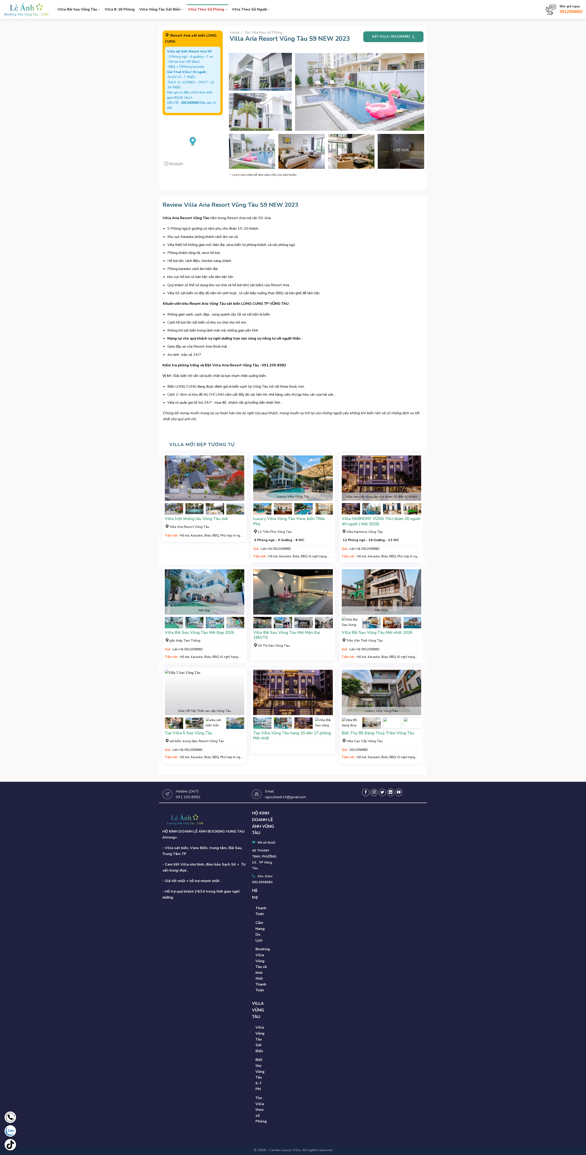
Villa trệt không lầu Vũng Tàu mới (196, 518)
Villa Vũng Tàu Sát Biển (159, 9)
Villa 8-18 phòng (120, 9)
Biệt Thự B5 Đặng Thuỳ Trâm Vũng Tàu (378, 733)
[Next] (237, 512)
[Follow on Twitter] (382, 792)
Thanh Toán (260, 911)
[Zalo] (10, 1131)
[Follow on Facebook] (365, 792)
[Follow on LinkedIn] (390, 792)
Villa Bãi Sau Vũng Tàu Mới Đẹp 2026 (199, 632)
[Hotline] (10, 1117)
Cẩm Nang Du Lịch (260, 931)
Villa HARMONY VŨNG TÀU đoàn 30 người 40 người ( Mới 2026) (381, 521)
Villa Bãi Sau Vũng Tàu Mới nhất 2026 (377, 632)
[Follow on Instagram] (374, 792)
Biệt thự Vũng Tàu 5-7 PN (259, 1074)
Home (234, 32)
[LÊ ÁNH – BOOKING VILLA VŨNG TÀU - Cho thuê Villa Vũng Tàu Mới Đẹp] (26, 9)
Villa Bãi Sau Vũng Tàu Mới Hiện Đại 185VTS (286, 635)
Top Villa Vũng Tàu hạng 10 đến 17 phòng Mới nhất (292, 736)
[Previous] (172, 512)
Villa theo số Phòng (206, 9)
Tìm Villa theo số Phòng (263, 32)
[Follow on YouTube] (399, 792)
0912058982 (571, 11)
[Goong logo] (174, 163)
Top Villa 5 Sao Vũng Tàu (188, 733)
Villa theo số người (249, 9)
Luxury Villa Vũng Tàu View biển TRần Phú (289, 521)
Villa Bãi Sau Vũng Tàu (77, 9)
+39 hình (401, 150)
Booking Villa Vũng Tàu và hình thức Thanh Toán (262, 970)
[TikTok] (10, 1144)
